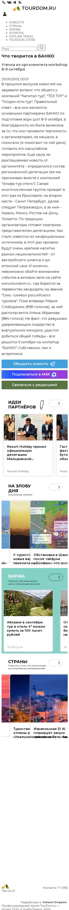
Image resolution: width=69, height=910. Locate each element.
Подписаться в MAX (31, 374)
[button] (52, 403)
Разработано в (44, 902)
